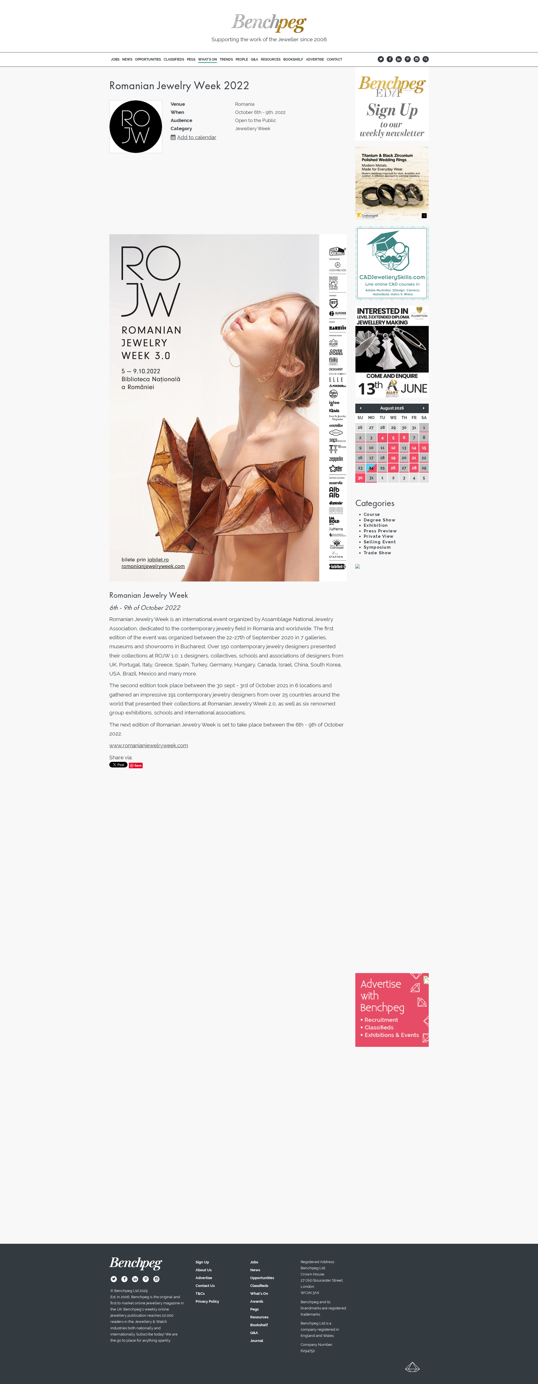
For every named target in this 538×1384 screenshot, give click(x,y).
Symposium (377, 547)
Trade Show (378, 552)
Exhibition (376, 525)
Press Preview (380, 531)
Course (372, 514)
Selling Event (380, 541)
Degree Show (380, 520)
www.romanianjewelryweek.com (148, 745)
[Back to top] (412, 1369)
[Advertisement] (392, 670)
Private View (379, 536)
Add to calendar (196, 137)
